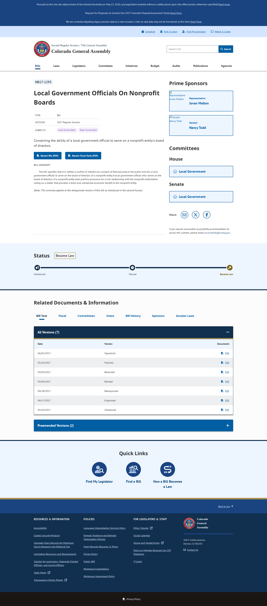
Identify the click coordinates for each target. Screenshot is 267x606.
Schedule (150, 31)
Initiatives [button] (132, 66)
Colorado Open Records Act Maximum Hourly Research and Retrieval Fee (54, 544)
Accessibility (40, 528)
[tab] (42, 316)
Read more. (224, 4)
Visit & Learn (170, 31)
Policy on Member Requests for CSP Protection (152, 552)
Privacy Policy (90, 554)
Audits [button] (176, 66)
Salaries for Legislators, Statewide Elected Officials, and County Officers (56, 563)
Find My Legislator (196, 31)
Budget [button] (155, 66)
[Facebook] (206, 214)
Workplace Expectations (96, 568)
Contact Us (192, 549)
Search (227, 49)
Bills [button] (37, 66)
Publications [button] (200, 66)
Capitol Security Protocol (47, 535)
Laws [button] (56, 66)
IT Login (138, 561)
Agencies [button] (226, 66)
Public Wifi (89, 561)
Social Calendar (142, 535)
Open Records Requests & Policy (101, 546)
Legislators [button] (78, 66)
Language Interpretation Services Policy (104, 528)
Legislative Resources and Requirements (55, 554)
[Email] (184, 214)
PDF (227, 353)
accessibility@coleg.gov (217, 232)
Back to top (224, 506)
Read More (176, 13)
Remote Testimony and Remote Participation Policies (100, 537)
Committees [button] (105, 66)
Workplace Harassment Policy (99, 576)
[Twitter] (195, 214)
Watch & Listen (223, 31)
